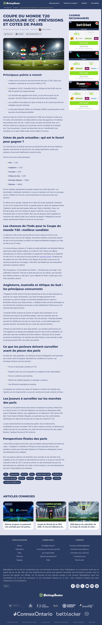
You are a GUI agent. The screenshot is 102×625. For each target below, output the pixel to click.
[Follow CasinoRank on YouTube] (87, 586)
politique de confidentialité (61, 622)
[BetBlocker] (68, 614)
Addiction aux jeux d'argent (29, 622)
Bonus (19, 546)
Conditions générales (78, 622)
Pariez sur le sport (70, 3)
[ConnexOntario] (32, 614)
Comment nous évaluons (79, 549)
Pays (19, 553)
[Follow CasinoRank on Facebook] (73, 586)
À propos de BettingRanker (79, 546)
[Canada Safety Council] (30, 606)
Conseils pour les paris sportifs (48, 549)
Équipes (20, 560)
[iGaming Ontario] (86, 606)
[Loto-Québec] (43, 606)
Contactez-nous (80, 556)
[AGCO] (17, 606)
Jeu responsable (48, 553)
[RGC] (55, 606)
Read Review (84, 46)
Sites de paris (54, 3)
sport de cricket (45, 257)
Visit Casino (83, 43)
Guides (84, 3)
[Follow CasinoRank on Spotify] (92, 586)
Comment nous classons (79, 553)
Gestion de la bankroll (48, 556)
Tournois (19, 556)
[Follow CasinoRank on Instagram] (78, 586)
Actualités (95, 3)
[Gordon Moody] (68, 606)
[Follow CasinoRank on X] (82, 586)
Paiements (20, 549)
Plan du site (79, 560)
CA (5, 586)
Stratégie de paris (48, 546)
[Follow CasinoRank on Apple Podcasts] (97, 586)
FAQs (48, 560)
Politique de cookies (12, 622)
